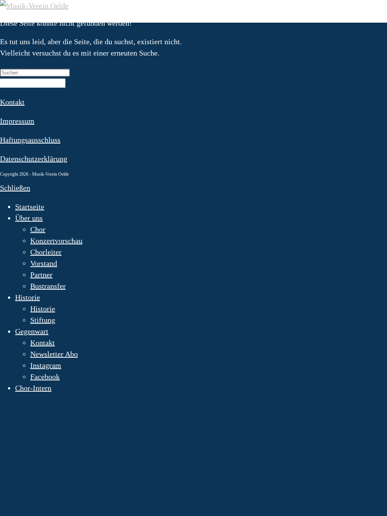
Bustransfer (48, 286)
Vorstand (43, 263)
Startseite (29, 206)
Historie (27, 297)
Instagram (45, 365)
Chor (37, 229)
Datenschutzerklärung (33, 158)
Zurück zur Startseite (32, 83)
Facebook (45, 376)
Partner (41, 274)
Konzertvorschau (56, 240)
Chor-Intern (33, 388)
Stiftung (42, 320)
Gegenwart (31, 331)
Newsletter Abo (54, 354)
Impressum (17, 121)
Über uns (29, 218)
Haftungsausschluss (30, 140)
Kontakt (12, 102)
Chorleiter (46, 252)
